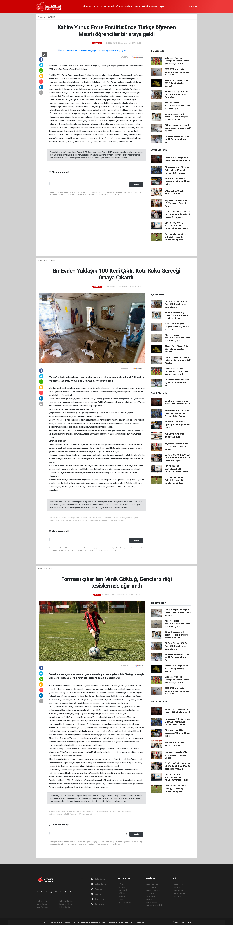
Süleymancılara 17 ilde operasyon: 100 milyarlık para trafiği (178, 181)
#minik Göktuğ (89, 811)
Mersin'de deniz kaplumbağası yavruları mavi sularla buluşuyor (177, 105)
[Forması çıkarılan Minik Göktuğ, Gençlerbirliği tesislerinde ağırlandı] (92, 630)
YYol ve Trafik (152, 887)
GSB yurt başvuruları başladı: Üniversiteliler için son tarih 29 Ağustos (178, 128)
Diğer (162, 6)
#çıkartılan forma (74, 811)
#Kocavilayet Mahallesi (99, 520)
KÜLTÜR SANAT (149, 6)
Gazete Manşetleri (154, 905)
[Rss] (62, 892)
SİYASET (98, 6)
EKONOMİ (109, 6)
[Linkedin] (57, 892)
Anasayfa (41, 17)
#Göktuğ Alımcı (70, 814)
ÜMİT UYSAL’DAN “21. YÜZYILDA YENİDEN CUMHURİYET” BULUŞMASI (177, 226)
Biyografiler (179, 890)
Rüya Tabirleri (179, 893)
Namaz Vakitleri (153, 890)
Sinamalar (150, 896)
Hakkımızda (42, 901)
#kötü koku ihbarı (96, 517)
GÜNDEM (87, 6)
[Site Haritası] (67, 892)
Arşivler (98, 894)
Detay (176, 922)
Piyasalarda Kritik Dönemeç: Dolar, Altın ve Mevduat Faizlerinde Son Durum (177, 170)
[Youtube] (52, 892)
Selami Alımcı (61, 696)
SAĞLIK (128, 6)
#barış (113, 811)
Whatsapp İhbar (65, 904)
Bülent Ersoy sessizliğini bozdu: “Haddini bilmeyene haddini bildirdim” (176, 117)
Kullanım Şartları (66, 901)
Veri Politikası (42, 907)
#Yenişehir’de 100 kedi (77, 517)
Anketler (177, 887)
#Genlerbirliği (102, 811)
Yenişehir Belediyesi (128, 399)
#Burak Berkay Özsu (87, 814)
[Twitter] (43, 892)
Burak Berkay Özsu (99, 720)
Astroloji (177, 896)
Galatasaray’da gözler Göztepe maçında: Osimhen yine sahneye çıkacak (177, 61)
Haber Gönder (65, 907)
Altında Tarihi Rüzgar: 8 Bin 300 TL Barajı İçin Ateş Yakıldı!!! (176, 83)
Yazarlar (98, 889)
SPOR (137, 6)
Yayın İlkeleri (42, 904)
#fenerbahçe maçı (57, 811)
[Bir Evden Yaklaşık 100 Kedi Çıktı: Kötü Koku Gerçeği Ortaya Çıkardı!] (92, 328)
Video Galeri (100, 884)
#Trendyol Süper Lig (126, 811)
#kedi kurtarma (111, 517)
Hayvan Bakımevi (135, 430)
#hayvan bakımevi (80, 520)
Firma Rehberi (152, 902)
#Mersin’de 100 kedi (57, 517)
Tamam (187, 922)
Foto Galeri (100, 879)
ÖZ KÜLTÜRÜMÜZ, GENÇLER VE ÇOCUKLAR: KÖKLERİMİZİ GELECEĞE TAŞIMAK (177, 214)
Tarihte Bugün (152, 893)
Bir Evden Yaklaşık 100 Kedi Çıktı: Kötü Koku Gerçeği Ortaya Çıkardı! (177, 94)
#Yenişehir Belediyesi (129, 517)
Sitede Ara (178, 884)
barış (75, 763)
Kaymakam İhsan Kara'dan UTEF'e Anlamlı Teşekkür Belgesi (176, 203)
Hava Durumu (152, 884)
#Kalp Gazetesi (117, 520)
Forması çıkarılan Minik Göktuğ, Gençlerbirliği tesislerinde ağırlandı (175, 237)
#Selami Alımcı (55, 814)
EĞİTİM (119, 6)
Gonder (136, 184)
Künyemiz (99, 899)
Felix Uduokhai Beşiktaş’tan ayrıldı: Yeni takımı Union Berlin (177, 139)
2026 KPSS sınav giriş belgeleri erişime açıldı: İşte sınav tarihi (177, 72)
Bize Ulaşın (99, 904)
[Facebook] (38, 892)
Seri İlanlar (150, 899)
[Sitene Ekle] (71, 892)
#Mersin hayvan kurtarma (60, 520)
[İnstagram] (47, 892)
